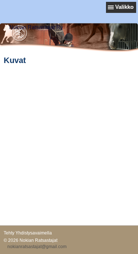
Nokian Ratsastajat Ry (36, 27)
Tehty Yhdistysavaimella (28, 233)
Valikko (124, 7)
